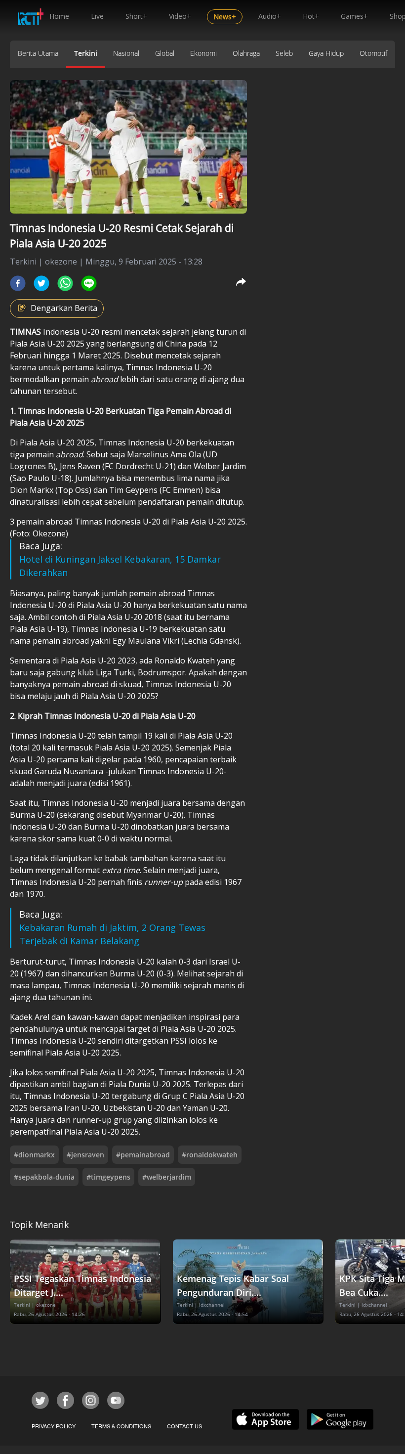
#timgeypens (108, 1177)
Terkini (85, 53)
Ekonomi (203, 53)
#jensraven (85, 1154)
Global (164, 53)
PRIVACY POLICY (54, 1426)
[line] (89, 283)
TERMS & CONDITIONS (121, 1426)
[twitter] (41, 283)
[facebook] (18, 283)
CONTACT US (184, 1426)
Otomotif (373, 53)
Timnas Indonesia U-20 (169, 367)
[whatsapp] (65, 283)
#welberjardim (166, 1177)
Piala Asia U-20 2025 (48, 343)
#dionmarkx (34, 1154)
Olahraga (246, 53)
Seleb (284, 53)
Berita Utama (38, 53)
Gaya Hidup (326, 53)
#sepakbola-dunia (44, 1177)
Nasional (126, 53)
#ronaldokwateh (210, 1154)
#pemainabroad (143, 1154)
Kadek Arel (30, 1017)
